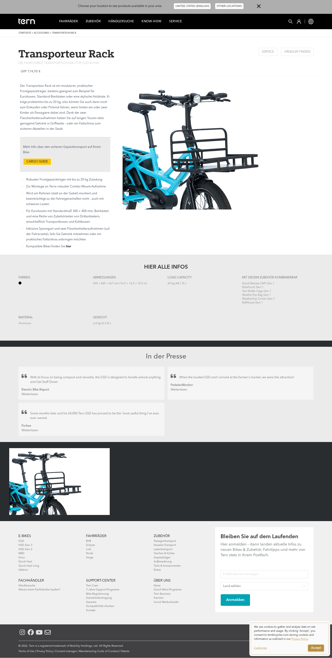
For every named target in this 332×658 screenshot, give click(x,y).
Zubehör (93, 21)
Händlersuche (121, 21)
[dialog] (289, 638)
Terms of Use (26, 651)
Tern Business (162, 594)
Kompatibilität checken (100, 606)
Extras (157, 570)
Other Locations (229, 6)
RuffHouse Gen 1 (252, 302)
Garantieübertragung (99, 598)
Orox (21, 557)
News (157, 585)
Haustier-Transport (165, 545)
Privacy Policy (45, 651)
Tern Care (92, 585)
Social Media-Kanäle (166, 602)
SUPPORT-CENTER (100, 580)
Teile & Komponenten (167, 565)
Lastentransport (163, 549)
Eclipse (90, 545)
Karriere (159, 598)
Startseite (24, 33)
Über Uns (162, 580)
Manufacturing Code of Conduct (99, 651)
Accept (316, 648)
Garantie (91, 602)
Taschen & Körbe (164, 553)
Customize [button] (260, 648)
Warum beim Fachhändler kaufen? (39, 589)
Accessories (41, 33)
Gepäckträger (162, 557)
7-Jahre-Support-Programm (102, 589)
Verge (89, 557)
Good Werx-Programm (168, 589)
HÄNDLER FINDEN (297, 51)
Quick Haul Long (28, 565)
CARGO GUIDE (37, 161)
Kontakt (90, 610)
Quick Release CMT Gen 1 (258, 283)
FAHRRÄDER (68, 21)
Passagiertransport (165, 541)
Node (89, 553)
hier (68, 246)
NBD (21, 553)
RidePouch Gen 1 (252, 287)
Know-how (151, 21)
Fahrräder (96, 536)
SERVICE (268, 51)
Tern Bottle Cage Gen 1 (256, 291)
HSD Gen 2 (25, 549)
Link (88, 549)
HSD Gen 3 (25, 545)
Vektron (23, 570)
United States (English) (192, 6)
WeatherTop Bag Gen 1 (256, 295)
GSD (21, 541)
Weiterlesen (30, 394)
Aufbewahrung (163, 561)
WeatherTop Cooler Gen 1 (258, 298)
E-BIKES (24, 536)
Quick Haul (25, 561)
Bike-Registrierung (97, 594)
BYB (88, 541)
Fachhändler (31, 580)
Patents (125, 651)
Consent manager (66, 651)
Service (175, 21)
